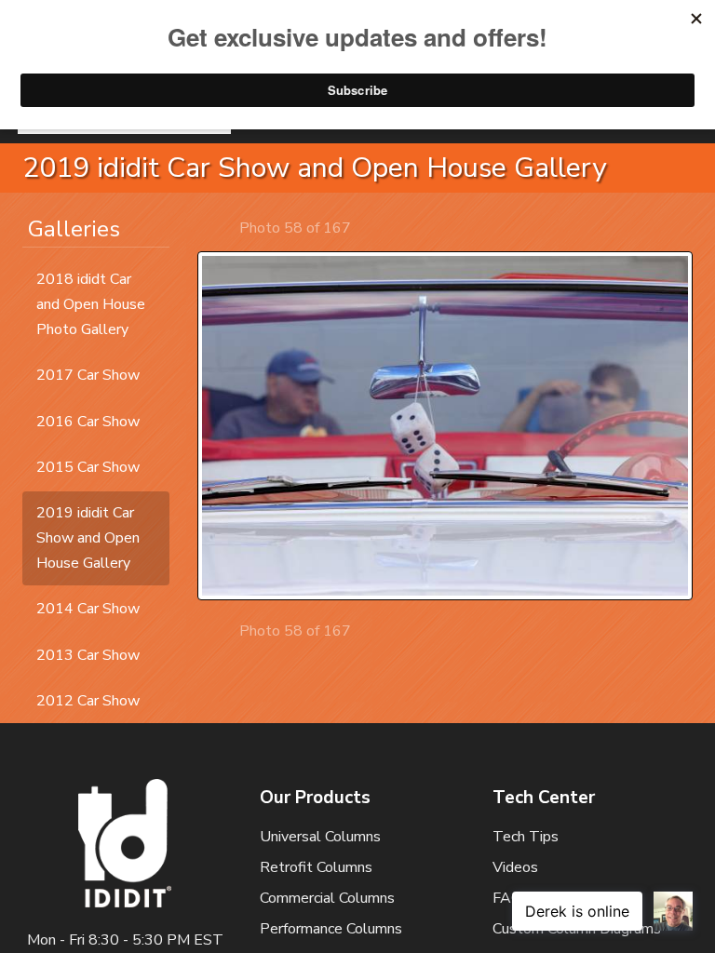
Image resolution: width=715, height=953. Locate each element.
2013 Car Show (88, 655)
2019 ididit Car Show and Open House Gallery (88, 538)
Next (367, 227)
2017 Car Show (88, 375)
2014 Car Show (88, 608)
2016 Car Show (88, 421)
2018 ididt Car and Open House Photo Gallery (90, 304)
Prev (223, 227)
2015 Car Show (88, 467)
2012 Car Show (88, 701)
